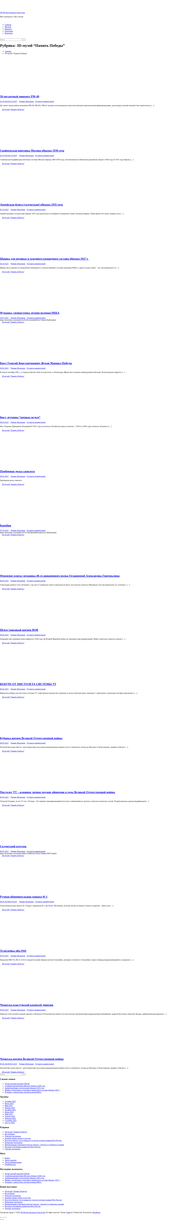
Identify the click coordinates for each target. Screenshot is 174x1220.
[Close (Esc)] (1, 1217)
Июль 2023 (9, 1104)
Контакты (9, 33)
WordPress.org (10, 1165)
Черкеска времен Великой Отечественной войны (32, 1058)
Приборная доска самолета (17, 471)
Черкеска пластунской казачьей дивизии (26, 1004)
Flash (68, 1212)
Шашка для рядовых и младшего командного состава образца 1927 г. (44, 258)
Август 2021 (10, 1123)
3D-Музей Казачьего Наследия (12, 13)
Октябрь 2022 (10, 1110)
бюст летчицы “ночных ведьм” (20, 417)
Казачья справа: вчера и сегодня (17, 1138)
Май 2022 (9, 1114)
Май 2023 (9, 1106)
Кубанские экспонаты (13, 1143)
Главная (8, 25)
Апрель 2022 (10, 1116)
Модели (8, 27)
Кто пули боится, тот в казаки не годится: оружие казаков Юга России (33, 1140)
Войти (7, 1158)
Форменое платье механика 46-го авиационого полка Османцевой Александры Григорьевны (60, 575)
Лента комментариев (13, 1162)
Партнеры (9, 31)
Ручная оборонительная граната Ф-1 (23, 896)
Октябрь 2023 (10, 1101)
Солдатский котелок (13, 846)
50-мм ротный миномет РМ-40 (19, 96)
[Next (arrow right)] (3, 1219)
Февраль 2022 (10, 1118)
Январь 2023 (10, 1108)
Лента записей (10, 1160)
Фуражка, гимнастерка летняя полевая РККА (29, 312)
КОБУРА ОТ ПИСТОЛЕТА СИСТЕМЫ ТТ (28, 684)
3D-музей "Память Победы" (13, 109)
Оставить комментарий (44, 101)
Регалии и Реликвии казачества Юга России (22, 1147)
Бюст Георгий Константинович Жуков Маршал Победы (36, 363)
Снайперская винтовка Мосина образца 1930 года (32, 150)
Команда (8, 29)
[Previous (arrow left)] (1, 1219)
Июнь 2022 (9, 1112)
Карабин (5, 525)
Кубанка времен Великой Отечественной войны (31, 738)
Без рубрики (10, 1134)
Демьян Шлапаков (26, 101)
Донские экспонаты (13, 1136)
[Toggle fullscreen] (3, 1217)
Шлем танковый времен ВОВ (19, 629)
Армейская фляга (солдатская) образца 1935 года (31, 204)
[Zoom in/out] (6, 1217)
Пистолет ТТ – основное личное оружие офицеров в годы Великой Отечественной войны (57, 792)
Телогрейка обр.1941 (13, 950)
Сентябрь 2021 (11, 1121)
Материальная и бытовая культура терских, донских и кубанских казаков (34, 1145)
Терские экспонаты (12, 1149)
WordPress (96, 1212)
